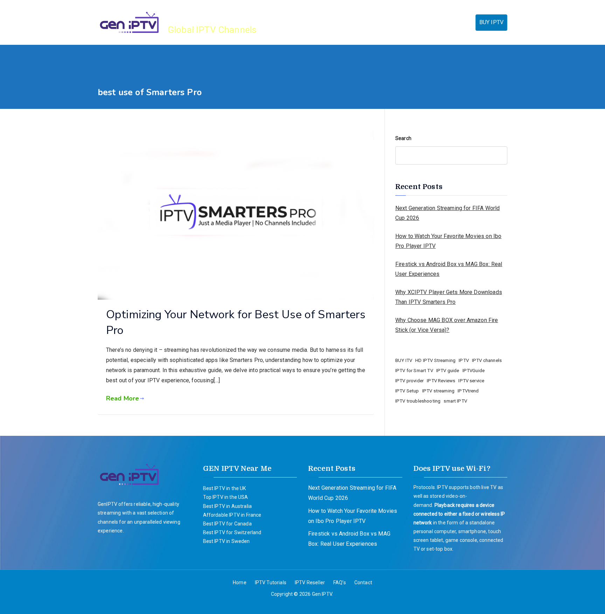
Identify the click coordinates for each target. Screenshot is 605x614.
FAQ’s (432, 22)
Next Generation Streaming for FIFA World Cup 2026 (447, 213)
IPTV (464, 360)
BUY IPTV (491, 22)
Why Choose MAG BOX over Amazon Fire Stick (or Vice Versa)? (446, 325)
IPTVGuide (474, 370)
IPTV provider (409, 380)
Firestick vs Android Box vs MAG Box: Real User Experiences (448, 269)
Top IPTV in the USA (225, 497)
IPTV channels (487, 360)
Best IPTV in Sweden (226, 541)
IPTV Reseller (396, 22)
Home (313, 22)
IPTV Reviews (441, 380)
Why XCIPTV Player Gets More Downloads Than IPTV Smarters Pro (448, 297)
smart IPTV (455, 401)
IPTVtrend (468, 390)
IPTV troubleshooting (417, 401)
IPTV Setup (407, 390)
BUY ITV (403, 360)
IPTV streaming (438, 390)
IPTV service (471, 380)
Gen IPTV (193, 14)
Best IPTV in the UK (224, 488)
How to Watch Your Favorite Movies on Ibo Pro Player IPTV (448, 241)
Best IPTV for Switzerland (232, 532)
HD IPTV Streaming (435, 360)
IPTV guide (447, 370)
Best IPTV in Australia (227, 506)
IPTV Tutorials (348, 22)
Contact (459, 22)
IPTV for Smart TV (414, 370)
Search (403, 138)
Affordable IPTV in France (232, 515)
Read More (122, 398)
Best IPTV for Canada (227, 523)
